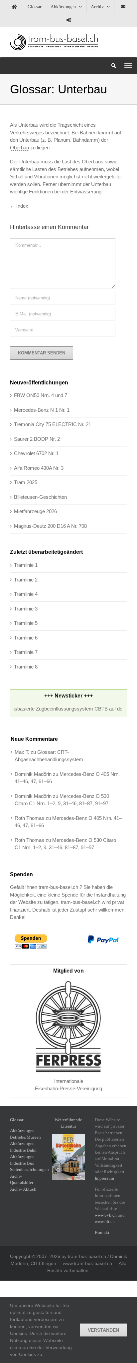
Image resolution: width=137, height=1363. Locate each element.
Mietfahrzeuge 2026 (35, 511)
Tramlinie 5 (26, 623)
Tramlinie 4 (26, 594)
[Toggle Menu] (128, 66)
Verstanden (103, 1330)
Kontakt (102, 1232)
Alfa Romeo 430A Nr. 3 (39, 468)
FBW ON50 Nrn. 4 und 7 (40, 395)
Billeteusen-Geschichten (40, 497)
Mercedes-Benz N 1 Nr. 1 (41, 410)
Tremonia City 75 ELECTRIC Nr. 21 (52, 424)
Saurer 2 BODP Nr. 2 (37, 439)
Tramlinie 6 (26, 637)
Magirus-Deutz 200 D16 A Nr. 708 (50, 526)
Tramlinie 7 (26, 652)
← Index (19, 206)
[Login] (68, 20)
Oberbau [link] (19, 147)
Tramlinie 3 (26, 608)
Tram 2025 (25, 482)
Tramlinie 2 (26, 579)
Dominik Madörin (33, 774)
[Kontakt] (123, 6)
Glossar (16, 1119)
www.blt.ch (105, 1221)
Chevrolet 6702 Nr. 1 (36, 453)
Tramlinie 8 (26, 666)
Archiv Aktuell (23, 1189)
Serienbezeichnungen (29, 1169)
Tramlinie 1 (26, 565)
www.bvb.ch (106, 1215)
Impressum (104, 1178)
